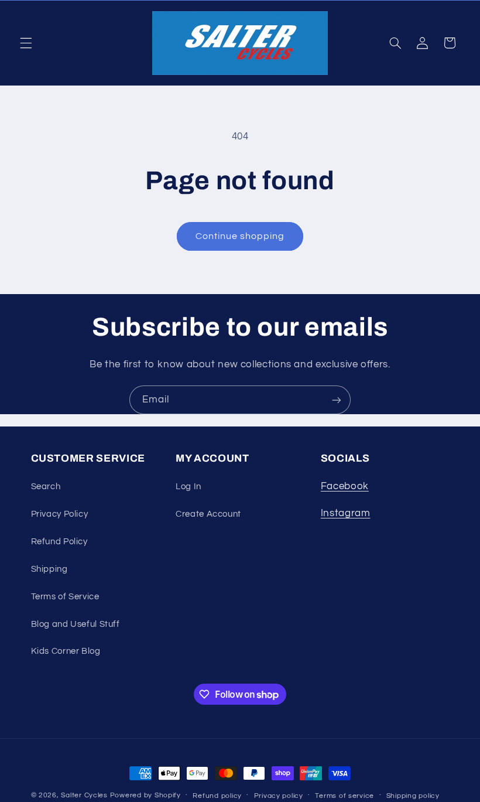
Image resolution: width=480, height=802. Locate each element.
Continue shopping (240, 236)
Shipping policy (413, 796)
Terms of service (344, 796)
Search (46, 486)
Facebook (345, 486)
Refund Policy (59, 541)
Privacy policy (278, 796)
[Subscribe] (336, 399)
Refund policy (217, 796)
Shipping (49, 569)
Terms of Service (65, 596)
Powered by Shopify (145, 795)
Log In (188, 486)
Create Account (208, 514)
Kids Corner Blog (66, 651)
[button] (25, 42)
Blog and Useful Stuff (75, 624)
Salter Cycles (84, 795)
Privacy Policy (59, 514)
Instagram (346, 513)
